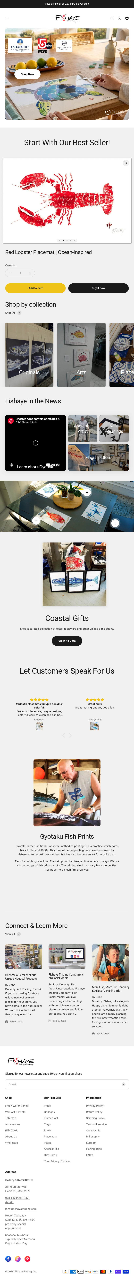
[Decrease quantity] (10, 273)
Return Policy (94, 1112)
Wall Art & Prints (15, 1112)
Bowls (47, 1130)
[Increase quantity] (30, 273)
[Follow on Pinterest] (27, 1259)
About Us (11, 1136)
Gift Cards (11, 1130)
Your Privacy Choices (57, 1161)
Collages (49, 1112)
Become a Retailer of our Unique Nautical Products (21, 976)
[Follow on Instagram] (18, 1259)
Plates (47, 1142)
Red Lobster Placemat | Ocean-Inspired (48, 252)
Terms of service (96, 1124)
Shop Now (27, 74)
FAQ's (89, 1155)
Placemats (50, 1136)
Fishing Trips (94, 1148)
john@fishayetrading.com (21, 1208)
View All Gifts (67, 640)
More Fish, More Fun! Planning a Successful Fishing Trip (112, 988)
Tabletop (10, 1118)
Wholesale (11, 1142)
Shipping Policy (95, 1118)
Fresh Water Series (16, 1105)
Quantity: (10, 265)
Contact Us (93, 1130)
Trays (47, 1124)
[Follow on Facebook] (8, 1259)
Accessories (12, 1124)
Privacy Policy (95, 1105)
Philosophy (93, 1136)
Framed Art (51, 1118)
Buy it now (98, 288)
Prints (47, 1105)
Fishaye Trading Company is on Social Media (66, 976)
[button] (64, 735)
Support (91, 1142)
